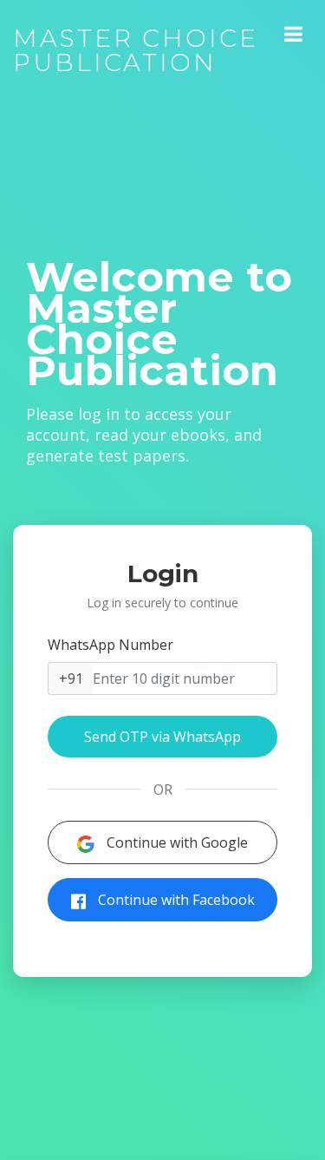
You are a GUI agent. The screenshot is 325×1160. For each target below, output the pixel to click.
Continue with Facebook (174, 899)
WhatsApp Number (110, 644)
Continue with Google (175, 842)
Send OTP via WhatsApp (162, 736)
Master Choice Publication (135, 50)
